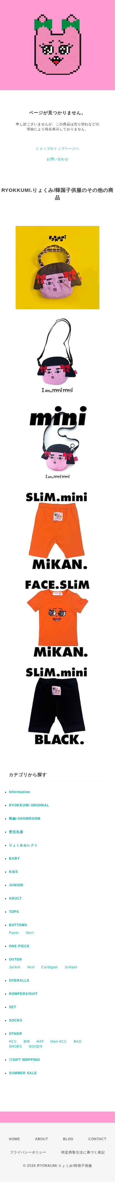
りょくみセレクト (23, 845)
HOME (14, 1139)
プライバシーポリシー (28, 1152)
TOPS (14, 912)
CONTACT (97, 1139)
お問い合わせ (57, 159)
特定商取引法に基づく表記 (83, 1152)
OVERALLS (19, 980)
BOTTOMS (18, 925)
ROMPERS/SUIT (23, 994)
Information (19, 792)
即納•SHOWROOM (24, 819)
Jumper (71, 967)
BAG (78, 1041)
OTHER (15, 1034)
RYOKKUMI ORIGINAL (29, 805)
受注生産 (16, 832)
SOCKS (15, 1020)
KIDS (13, 872)
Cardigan (49, 967)
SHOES (15, 1046)
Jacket (14, 967)
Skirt (30, 933)
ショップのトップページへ (57, 149)
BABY (14, 858)
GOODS (35, 1046)
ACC (13, 1041)
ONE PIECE (19, 946)
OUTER (15, 959)
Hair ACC (59, 1041)
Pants (14, 933)
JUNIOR (16, 885)
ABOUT (41, 1139)
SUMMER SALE (23, 1073)
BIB (27, 1041)
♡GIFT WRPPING (24, 1060)
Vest (31, 967)
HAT (40, 1041)
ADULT (15, 898)
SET (12, 1007)
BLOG (68, 1139)
